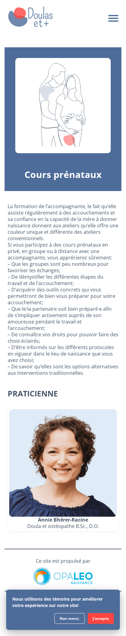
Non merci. (70, 618)
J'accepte (101, 618)
